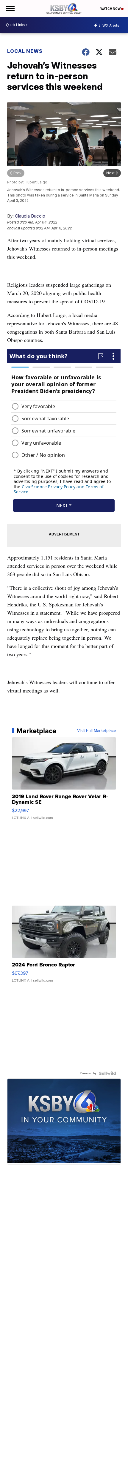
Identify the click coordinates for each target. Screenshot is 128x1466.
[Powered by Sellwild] (107, 1073)
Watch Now (110, 8)
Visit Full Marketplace (96, 731)
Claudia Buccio (30, 216)
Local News (25, 51)
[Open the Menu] (9, 8)
